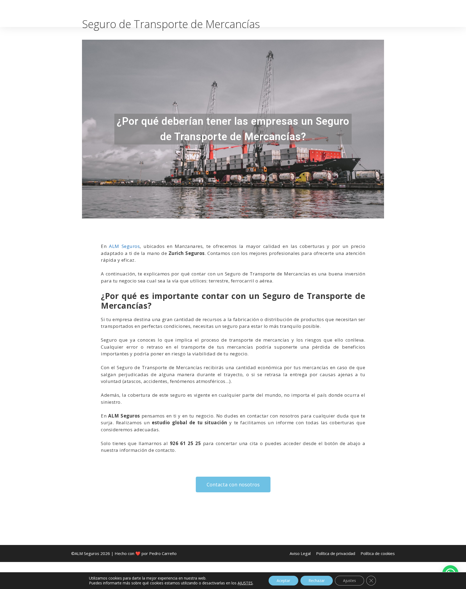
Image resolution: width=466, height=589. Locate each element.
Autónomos (304, 13)
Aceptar (283, 580)
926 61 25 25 (429, 13)
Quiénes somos (225, 13)
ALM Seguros (124, 246)
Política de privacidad (335, 553)
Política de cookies (378, 553)
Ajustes (349, 580)
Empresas (340, 13)
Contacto (393, 13)
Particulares (266, 13)
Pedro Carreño (163, 553)
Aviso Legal (300, 553)
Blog (367, 13)
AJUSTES (245, 583)
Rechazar (317, 580)
